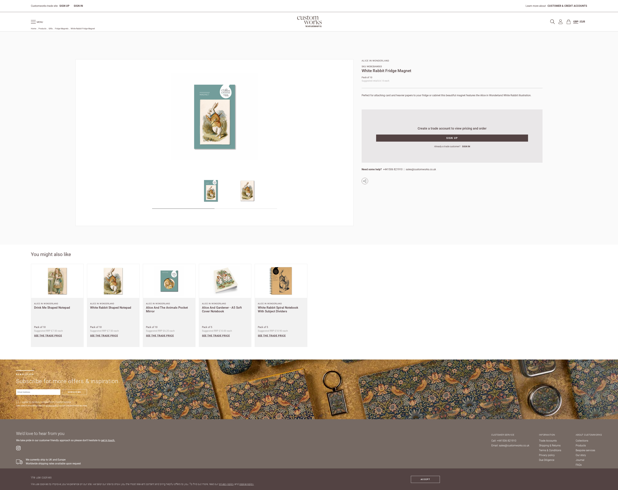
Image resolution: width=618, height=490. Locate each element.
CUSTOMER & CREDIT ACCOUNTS (567, 5)
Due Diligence (546, 460)
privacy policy (226, 484)
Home (33, 29)
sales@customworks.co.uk (421, 169)
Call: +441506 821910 (503, 440)
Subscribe (74, 392)
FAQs (579, 464)
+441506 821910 (393, 169)
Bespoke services (585, 450)
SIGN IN (78, 5)
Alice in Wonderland (375, 60)
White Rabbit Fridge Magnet (83, 29)
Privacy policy (547, 455)
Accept (425, 479)
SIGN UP (64, 5)
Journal (580, 460)
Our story (581, 455)
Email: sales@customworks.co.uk (510, 445)
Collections (582, 440)
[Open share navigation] (365, 181)
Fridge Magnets (61, 29)
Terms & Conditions (550, 450)
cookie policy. (246, 484)
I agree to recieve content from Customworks (46, 402)
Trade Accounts (548, 440)
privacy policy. (52, 406)
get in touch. (108, 440)
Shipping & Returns (550, 445)
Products (42, 29)
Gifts (51, 29)
